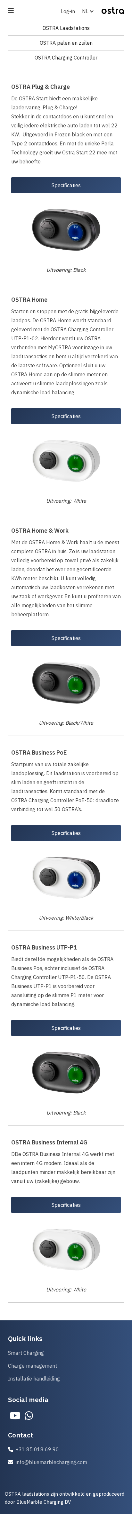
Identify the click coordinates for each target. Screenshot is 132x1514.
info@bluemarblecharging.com (51, 1462)
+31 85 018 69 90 (37, 1449)
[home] (111, 7)
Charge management (32, 1366)
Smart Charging (26, 1353)
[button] (90, 11)
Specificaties (66, 185)
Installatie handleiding (34, 1378)
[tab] (66, 28)
